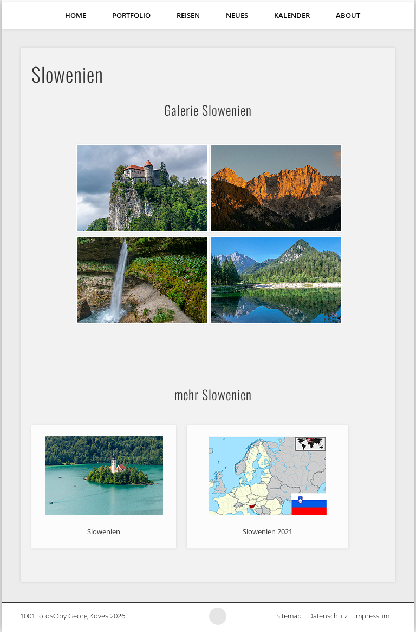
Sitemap (292, 616)
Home (75, 15)
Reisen (188, 15)
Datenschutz (331, 616)
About (348, 15)
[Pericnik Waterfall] (141, 280)
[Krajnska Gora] (274, 188)
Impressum (375, 616)
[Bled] (141, 188)
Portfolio (131, 15)
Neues (237, 15)
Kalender (292, 15)
